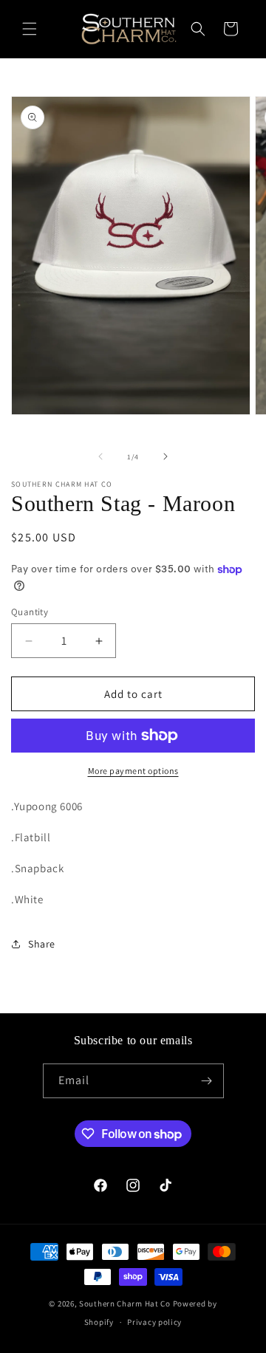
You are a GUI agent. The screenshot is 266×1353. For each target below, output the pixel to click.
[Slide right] (165, 456)
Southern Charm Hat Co (125, 1303)
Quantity (29, 612)
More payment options (133, 770)
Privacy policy (154, 1322)
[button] (29, 29)
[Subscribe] (207, 1080)
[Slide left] (100, 456)
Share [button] (41, 943)
